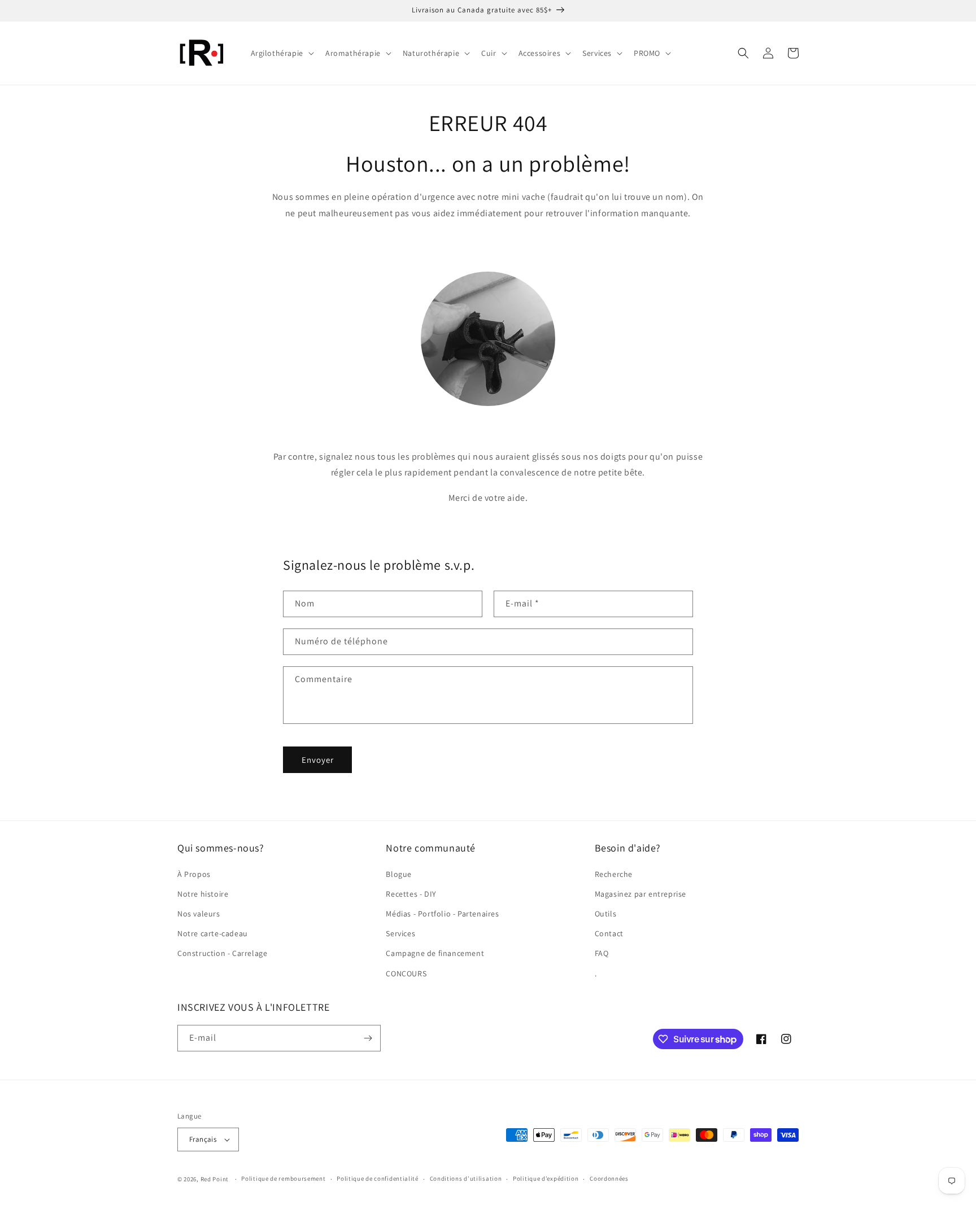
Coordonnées (609, 1178)
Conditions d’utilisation (466, 1178)
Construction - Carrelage (222, 953)
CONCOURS (406, 973)
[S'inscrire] (367, 1038)
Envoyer (318, 759)
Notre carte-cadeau (212, 933)
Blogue (399, 874)
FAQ (602, 953)
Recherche (614, 874)
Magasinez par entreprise (640, 894)
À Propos (194, 874)
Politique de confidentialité (378, 1178)
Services (400, 933)
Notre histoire (202, 894)
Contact (609, 933)
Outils (606, 914)
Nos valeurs (198, 914)
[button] (281, 53)
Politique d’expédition (545, 1178)
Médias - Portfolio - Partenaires (442, 914)
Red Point (215, 1179)
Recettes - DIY (411, 894)
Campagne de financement (435, 953)
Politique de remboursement (283, 1178)
